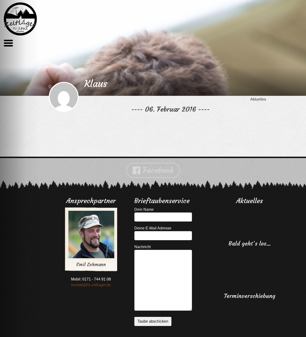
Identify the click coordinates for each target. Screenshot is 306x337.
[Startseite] (20, 18)
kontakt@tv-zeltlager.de (91, 285)
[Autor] (64, 97)
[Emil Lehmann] (88, 230)
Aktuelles (258, 99)
